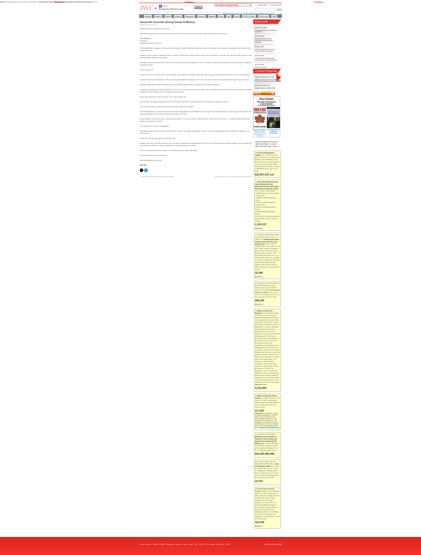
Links (237, 16)
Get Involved (263, 16)
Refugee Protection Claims (270, 473)
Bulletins (178, 16)
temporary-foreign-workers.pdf (268, 427)
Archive (211, 16)
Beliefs (168, 16)
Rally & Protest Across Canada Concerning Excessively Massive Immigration (264, 40)
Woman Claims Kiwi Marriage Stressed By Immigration (157, 176)
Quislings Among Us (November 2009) (265, 88)
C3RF (274, 16)
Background (190, 16)
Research (201, 16)
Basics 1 (158, 16)
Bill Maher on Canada (260, 67)
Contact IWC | (263, 5)
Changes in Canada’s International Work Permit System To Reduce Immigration (265, 80)
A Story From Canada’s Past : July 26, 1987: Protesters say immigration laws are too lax (224, 13)
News (221, 16)
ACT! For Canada (249, 16)
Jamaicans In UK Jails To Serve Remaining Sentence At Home (233, 176)
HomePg (148, 16)
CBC (228, 16)
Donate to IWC (276, 5)
